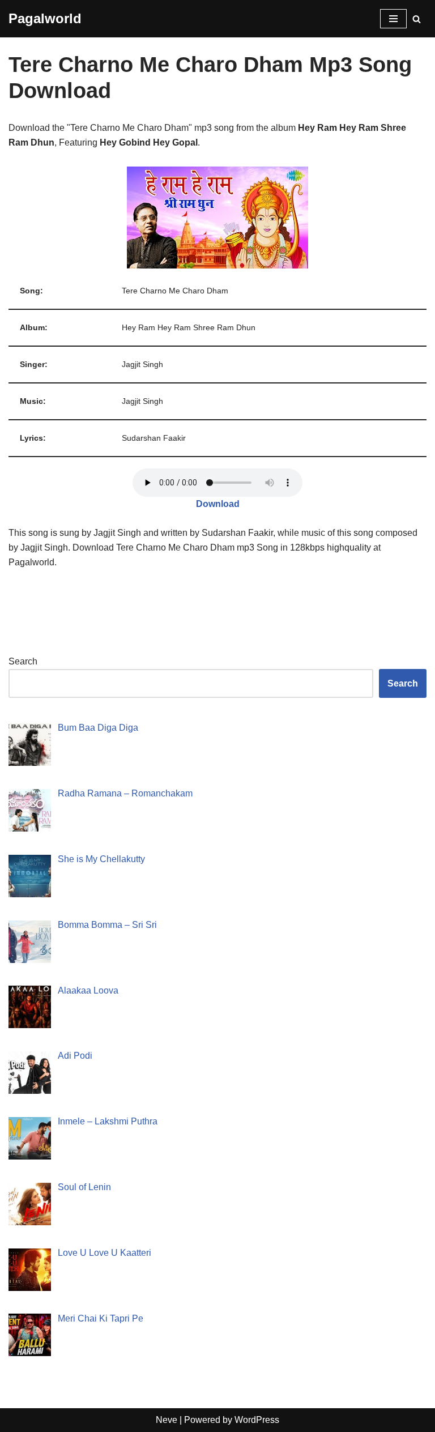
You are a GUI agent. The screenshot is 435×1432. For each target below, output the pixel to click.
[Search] (416, 19)
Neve (166, 1420)
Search (22, 661)
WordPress (256, 1420)
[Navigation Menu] (393, 18)
